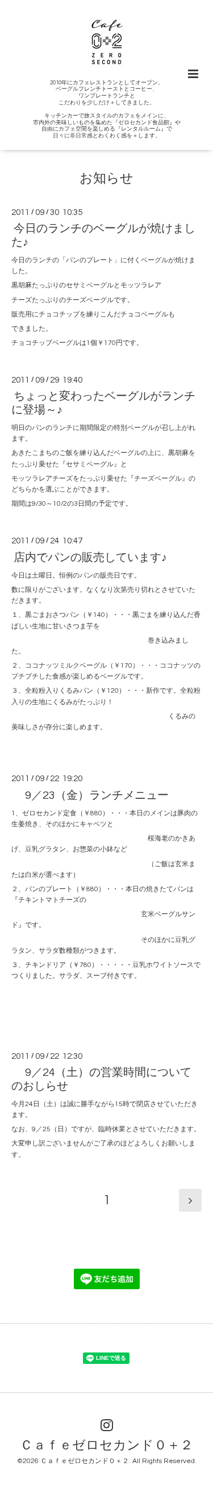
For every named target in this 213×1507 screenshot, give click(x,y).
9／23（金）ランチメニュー (91, 795)
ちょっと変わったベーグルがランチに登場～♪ (103, 403)
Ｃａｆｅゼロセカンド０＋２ (106, 1445)
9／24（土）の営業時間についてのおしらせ (101, 1079)
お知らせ (106, 178)
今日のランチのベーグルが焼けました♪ (103, 235)
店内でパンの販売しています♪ (90, 557)
